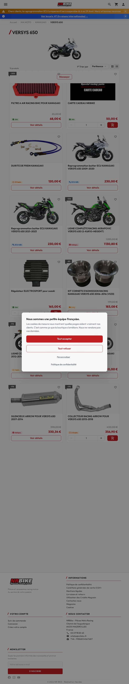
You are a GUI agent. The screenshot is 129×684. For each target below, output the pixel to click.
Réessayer (64, 76)
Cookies (70, 607)
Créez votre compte (17, 627)
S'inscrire (35, 671)
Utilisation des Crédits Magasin (81, 597)
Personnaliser (63, 357)
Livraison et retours (75, 594)
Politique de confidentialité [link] (63, 364)
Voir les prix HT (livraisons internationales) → (64, 16)
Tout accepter (64, 338)
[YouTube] (18, 677)
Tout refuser (64, 348)
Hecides (78, 682)
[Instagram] (14, 677)
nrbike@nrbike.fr (78, 636)
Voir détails (36, 124)
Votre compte (19, 614)
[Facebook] (9, 677)
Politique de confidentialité (79, 584)
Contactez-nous (73, 600)
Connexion (13, 624)
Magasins (71, 604)
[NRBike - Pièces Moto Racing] (35, 581)
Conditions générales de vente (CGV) (83, 587)
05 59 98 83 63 (77, 633)
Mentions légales (74, 591)
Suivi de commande (17, 620)
